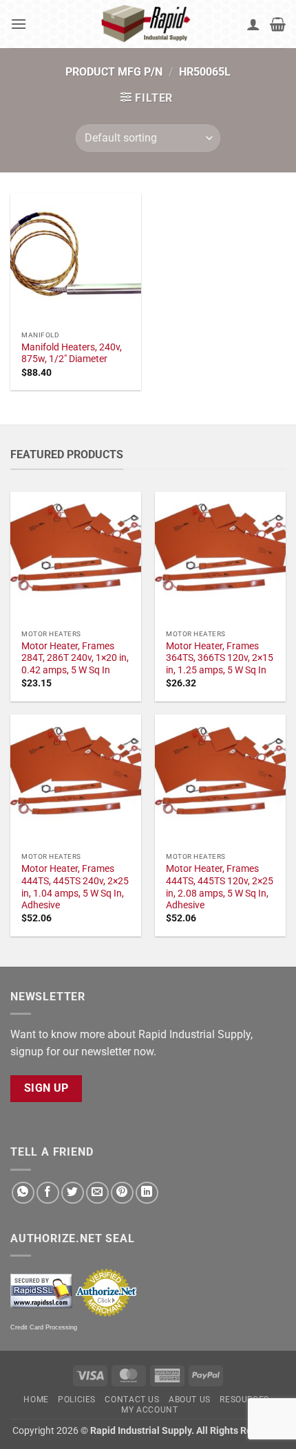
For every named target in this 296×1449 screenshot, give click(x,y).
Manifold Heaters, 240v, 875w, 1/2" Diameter (71, 353)
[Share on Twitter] (72, 1193)
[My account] (253, 24)
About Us (190, 1399)
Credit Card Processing (43, 1327)
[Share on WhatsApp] (23, 1193)
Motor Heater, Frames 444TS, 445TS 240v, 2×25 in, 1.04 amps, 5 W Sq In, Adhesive (75, 886)
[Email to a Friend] (97, 1193)
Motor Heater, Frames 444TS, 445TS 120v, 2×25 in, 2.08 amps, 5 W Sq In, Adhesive (219, 886)
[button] (18, 24)
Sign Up (46, 1088)
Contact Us (132, 1399)
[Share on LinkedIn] (147, 1193)
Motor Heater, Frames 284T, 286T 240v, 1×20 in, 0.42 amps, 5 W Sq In (75, 657)
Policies (77, 1399)
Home (35, 1399)
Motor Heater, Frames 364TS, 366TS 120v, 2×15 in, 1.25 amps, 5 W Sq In (219, 657)
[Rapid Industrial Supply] (148, 24)
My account (149, 1410)
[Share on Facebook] (47, 1193)
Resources (244, 1399)
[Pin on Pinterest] (122, 1193)
